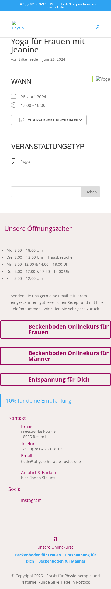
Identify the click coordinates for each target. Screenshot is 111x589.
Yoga (25, 161)
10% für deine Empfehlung (38, 400)
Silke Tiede (28, 59)
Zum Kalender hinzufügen (52, 120)
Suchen (90, 192)
